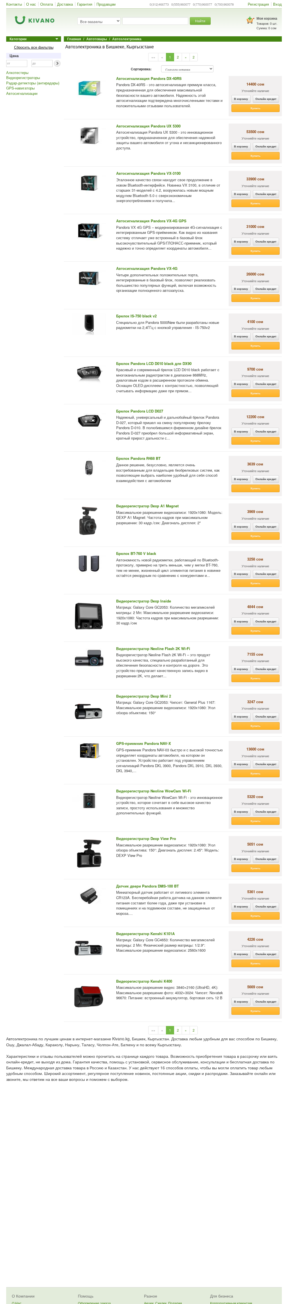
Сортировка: (141, 69)
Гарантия (84, 4)
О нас (31, 4)
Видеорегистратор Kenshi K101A (145, 933)
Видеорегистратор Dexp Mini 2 (143, 696)
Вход (277, 4)
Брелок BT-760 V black (136, 553)
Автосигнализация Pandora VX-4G (146, 268)
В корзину (241, 99)
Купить (255, 108)
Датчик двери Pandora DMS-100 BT (147, 886)
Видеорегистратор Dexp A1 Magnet (147, 505)
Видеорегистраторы (23, 77)
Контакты (14, 4)
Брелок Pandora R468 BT (138, 458)
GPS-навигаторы (20, 88)
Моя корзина (266, 18)
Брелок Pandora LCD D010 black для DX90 (154, 363)
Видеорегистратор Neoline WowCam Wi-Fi (153, 791)
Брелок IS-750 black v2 (136, 316)
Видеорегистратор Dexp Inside (143, 601)
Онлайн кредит (265, 99)
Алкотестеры (17, 72)
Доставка (65, 4)
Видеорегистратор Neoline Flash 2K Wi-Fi (153, 648)
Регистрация (258, 4)
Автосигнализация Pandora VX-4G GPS (151, 220)
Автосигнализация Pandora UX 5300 (148, 126)
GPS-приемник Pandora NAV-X (143, 743)
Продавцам (106, 4)
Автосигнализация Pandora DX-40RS (149, 78)
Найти (200, 20)
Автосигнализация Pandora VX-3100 (148, 173)
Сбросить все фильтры (33, 47)
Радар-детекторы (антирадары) (32, 83)
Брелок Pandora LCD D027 (139, 411)
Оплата (46, 4)
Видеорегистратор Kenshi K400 (144, 981)
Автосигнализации (21, 93)
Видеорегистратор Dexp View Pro (146, 838)
